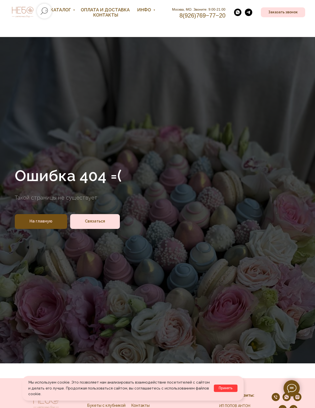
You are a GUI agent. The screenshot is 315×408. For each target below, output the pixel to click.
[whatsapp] (237, 12)
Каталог (61, 9)
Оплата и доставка (105, 9)
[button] (283, 12)
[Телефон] (276, 400)
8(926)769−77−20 (202, 15)
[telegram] (248, 12)
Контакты (105, 15)
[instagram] (297, 400)
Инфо (144, 9)
